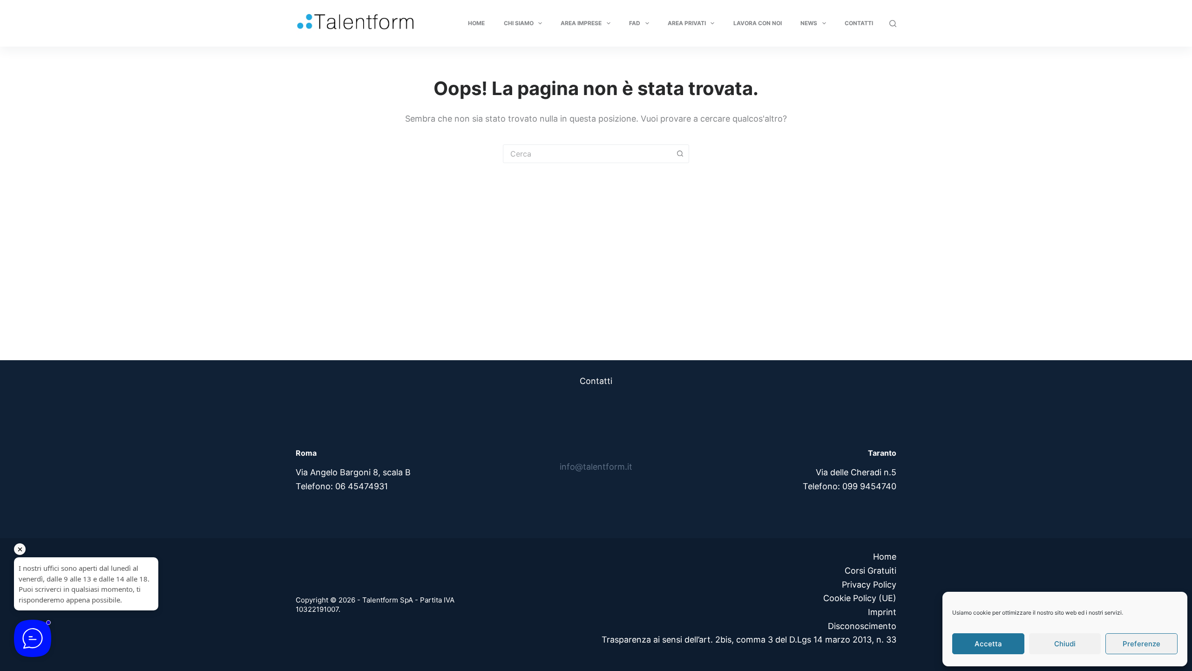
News (808, 23)
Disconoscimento (862, 626)
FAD (634, 23)
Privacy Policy (869, 584)
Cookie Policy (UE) (859, 598)
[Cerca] (892, 23)
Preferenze (1141, 643)
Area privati (687, 23)
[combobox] (587, 153)
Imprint (882, 612)
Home (476, 23)
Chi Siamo (519, 23)
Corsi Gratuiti (870, 570)
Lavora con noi (757, 23)
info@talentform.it (596, 467)
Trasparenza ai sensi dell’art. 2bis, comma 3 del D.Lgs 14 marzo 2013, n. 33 (749, 639)
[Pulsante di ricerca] (680, 154)
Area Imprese (581, 23)
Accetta (988, 643)
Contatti (859, 23)
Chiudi (1065, 643)
